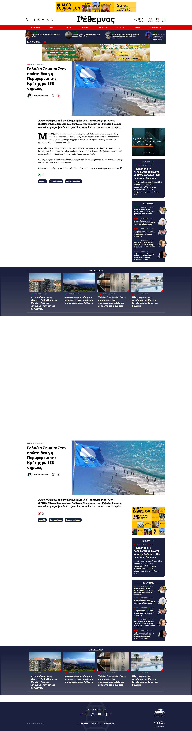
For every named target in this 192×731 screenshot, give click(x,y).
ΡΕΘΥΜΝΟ (35, 28)
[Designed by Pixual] (159, 723)
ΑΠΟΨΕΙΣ (103, 28)
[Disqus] (96, 351)
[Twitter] (48, 20)
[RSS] (52, 20)
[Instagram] (39, 20)
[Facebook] (34, 20)
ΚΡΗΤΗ (52, 28)
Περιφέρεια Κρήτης (73, 181)
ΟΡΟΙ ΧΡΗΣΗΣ (83, 723)
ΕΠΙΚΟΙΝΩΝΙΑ (109, 723)
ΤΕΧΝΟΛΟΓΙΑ (155, 28)
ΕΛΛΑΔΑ (68, 28)
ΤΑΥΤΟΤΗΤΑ (96, 723)
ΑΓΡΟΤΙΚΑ (121, 28)
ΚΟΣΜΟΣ (86, 28)
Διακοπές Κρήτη (56, 181)
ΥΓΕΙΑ (137, 28)
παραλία (42, 181)
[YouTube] (43, 20)
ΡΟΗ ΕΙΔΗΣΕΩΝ (34, 42)
